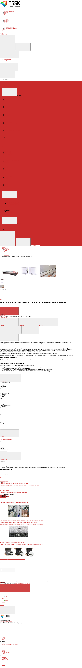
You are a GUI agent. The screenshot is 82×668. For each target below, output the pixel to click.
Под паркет (6, 104)
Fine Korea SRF (6, 182)
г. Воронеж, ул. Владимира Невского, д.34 (6, 621)
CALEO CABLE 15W (7, 162)
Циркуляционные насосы (8, 120)
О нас (5, 10)
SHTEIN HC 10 (6, 169)
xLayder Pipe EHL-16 (7, 150)
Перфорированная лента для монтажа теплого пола (12, 132)
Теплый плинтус (6, 22)
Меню (17, 87)
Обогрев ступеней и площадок (7, 160)
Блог (3, 639)
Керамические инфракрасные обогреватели (13, 205)
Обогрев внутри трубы (6, 158)
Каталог (3, 18)
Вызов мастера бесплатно (5, 496)
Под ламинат (6, 101)
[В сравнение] (7, 264)
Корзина (16, 70)
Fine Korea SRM (6, 184)
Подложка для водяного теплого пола (10, 116)
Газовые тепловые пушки (10, 211)
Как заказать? (4, 647)
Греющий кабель (6, 20)
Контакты (3, 31)
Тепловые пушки (6, 209)
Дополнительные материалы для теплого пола (9, 128)
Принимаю (2, 605)
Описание (2, 325)
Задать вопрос (3, 495)
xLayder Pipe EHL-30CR (7, 153)
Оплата (3, 30)
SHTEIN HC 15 (6, 170)
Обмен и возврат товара (8, 15)
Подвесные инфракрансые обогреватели (12, 203)
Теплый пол (6, 19)
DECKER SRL (6, 179)
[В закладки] (22, 264)
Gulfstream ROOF (7, 166)
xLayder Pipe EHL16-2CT (8, 154)
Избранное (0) (4, 60)
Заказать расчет (3, 497)
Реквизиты (6, 14)
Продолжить (3, 582)
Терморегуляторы (7, 106)
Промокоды (6, 13)
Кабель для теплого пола (8, 108)
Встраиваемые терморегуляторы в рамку (10, 123)
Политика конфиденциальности (9, 11)
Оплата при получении (4, 481)
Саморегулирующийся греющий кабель (8, 176)
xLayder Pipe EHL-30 (7, 152)
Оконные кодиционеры (7, 227)
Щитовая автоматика (7, 23)
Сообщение (2, 448)
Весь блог (3, 482)
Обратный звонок (9, 34)
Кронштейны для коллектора (8, 115)
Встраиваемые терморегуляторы (9, 122)
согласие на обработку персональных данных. (22, 583)
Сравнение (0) (4, 61)
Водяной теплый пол (5, 112)
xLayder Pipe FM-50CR (7, 155)
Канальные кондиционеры (8, 224)
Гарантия (3, 653)
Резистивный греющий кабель (16, 163)
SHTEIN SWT (6, 185)
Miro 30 (5, 168)
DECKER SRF (6, 178)
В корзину (2, 314)
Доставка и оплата (4, 459)
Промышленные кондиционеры (9, 228)
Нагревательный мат (7, 107)
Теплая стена (6, 99)
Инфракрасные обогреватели (9, 198)
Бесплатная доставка (3, 478)
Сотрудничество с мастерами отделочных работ (10, 644)
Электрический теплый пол (6, 98)
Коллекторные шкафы (7, 114)
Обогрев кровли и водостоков (14, 158)
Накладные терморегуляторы (9, 124)
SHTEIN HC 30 (6, 174)
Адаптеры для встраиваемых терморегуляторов (12, 129)
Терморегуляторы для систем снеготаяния (9, 187)
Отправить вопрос (3, 451)
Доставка (3, 29)
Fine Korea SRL (6, 183)
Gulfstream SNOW (7, 167)
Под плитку (6, 100)
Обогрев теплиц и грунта (16, 160)
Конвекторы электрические (8, 206)
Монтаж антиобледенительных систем (10, 28)
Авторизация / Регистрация (6, 59)
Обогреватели (6, 21)
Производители (6, 12)
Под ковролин (6, 105)
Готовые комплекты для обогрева (7, 147)
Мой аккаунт (17, 57)
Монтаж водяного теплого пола (9, 27)
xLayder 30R (6, 175)
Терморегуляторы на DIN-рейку (9, 125)
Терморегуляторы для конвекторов (10, 213)
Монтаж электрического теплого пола (10, 26)
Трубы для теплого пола (8, 117)
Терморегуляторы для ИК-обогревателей (12, 204)
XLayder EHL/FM (6, 186)
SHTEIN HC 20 (6, 171)
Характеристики (21, 325)
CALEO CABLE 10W (7, 161)
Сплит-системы (6, 229)
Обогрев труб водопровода (6, 163)
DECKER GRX (6, 177)
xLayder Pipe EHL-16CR (7, 151)
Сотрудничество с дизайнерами (7, 643)
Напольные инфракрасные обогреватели (12, 202)
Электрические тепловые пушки (11, 212)
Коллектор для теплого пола (8, 113)
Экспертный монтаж (3, 477)
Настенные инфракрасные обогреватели (12, 201)
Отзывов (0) (41, 325)
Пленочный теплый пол (8, 109)
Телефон (2, 446)
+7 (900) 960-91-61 (3, 34)
